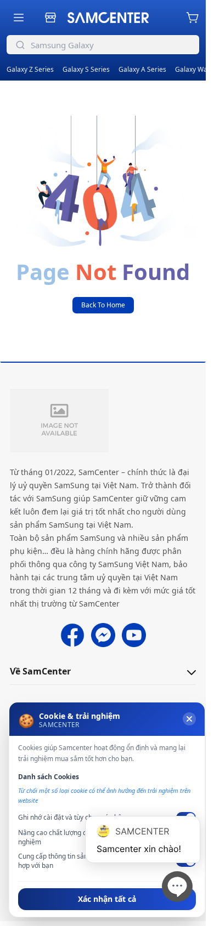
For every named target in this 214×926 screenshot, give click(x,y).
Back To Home (103, 305)
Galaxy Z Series (30, 69)
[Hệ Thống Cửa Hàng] (50, 17)
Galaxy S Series (86, 69)
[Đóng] (189, 718)
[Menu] (19, 17)
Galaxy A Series (142, 69)
